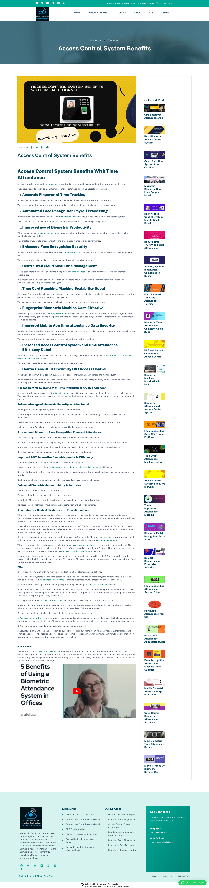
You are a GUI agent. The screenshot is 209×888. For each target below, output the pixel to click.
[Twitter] (42, 3)
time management (110, 540)
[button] (192, 882)
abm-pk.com (52, 184)
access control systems (52, 600)
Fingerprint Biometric (61, 313)
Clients (122, 12)
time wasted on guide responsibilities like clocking (75, 467)
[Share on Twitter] (36, 147)
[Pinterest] (64, 3)
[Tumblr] (21, 869)
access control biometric (86, 545)
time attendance (68, 216)
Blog (151, 12)
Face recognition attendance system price (154, 589)
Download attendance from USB (154, 613)
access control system (46, 651)
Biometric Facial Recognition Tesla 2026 (154, 536)
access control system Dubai (76, 551)
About (137, 12)
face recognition (74, 252)
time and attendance (99, 584)
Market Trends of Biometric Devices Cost (154, 768)
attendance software (53, 580)
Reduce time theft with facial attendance (154, 244)
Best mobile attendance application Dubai (154, 638)
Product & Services (97, 12)
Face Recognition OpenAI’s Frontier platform (154, 434)
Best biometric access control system (153, 139)
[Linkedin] (53, 3)
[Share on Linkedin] (42, 147)
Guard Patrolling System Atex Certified (154, 164)
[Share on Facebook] (31, 147)
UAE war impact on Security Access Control (153, 353)
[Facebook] (37, 3)
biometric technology (50, 233)
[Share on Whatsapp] (47, 147)
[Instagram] (58, 3)
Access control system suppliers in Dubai (154, 483)
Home (77, 12)
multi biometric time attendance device (154, 744)
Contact (165, 12)
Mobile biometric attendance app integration (154, 691)
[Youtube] (47, 3)
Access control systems (31, 618)
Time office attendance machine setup (153, 458)
